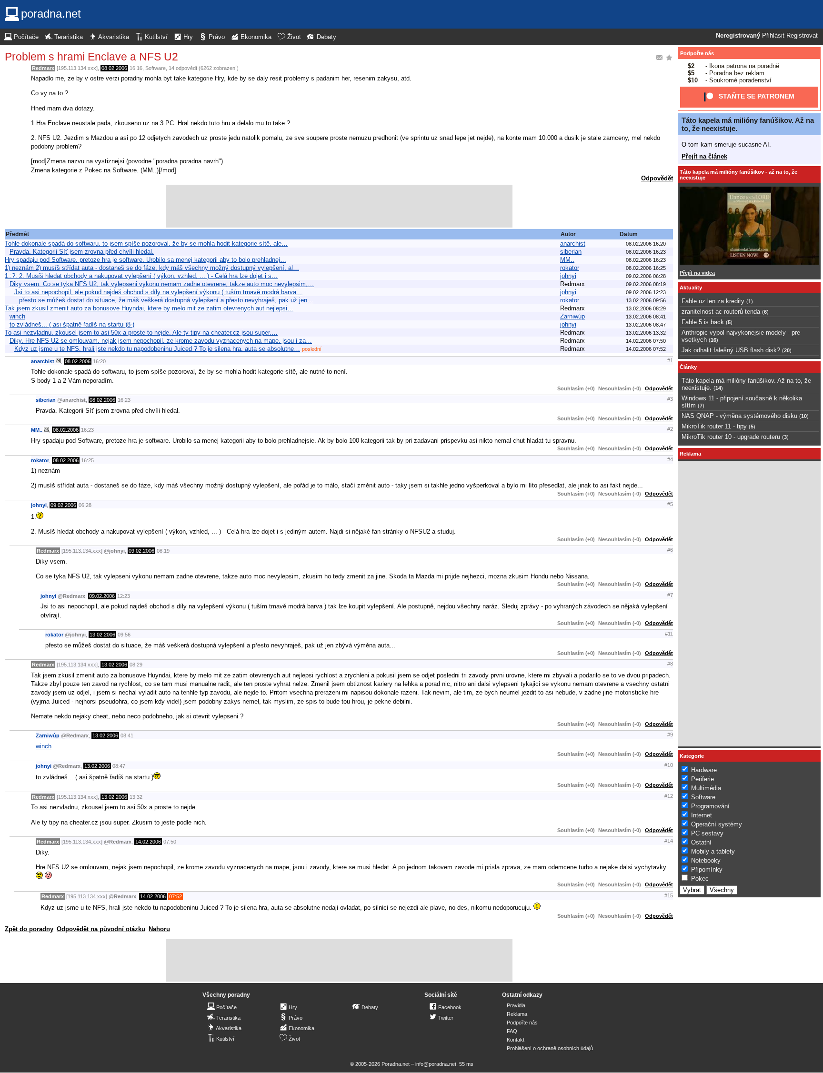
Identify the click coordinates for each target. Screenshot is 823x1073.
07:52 (175, 896)
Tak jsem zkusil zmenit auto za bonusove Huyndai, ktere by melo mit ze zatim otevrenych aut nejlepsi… (149, 308)
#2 (670, 429)
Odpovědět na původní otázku (101, 929)
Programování (710, 806)
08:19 (163, 551)
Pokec (700, 878)
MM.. (567, 259)
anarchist (572, 243)
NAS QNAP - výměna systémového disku (739, 415)
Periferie (702, 779)
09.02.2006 (63, 505)
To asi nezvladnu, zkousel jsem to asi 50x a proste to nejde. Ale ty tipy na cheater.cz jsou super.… (141, 332)
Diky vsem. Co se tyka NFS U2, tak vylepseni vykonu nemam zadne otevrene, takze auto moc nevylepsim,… (162, 284)
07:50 (169, 841)
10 (804, 416)
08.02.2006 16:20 (646, 244)
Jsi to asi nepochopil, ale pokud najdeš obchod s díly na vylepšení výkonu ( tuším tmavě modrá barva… (158, 292)
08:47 (118, 766)
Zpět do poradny (29, 929)
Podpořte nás (697, 53)
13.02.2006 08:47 (646, 325)
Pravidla (516, 1005)
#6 (670, 550)
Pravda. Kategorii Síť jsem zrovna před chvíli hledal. (82, 251)
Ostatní (701, 842)
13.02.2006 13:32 (646, 333)
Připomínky (707, 869)
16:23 (124, 400)
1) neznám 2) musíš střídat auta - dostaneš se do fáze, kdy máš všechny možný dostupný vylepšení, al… (152, 267)
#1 (670, 360)
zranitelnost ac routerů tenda (721, 311)
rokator (569, 267)
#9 (670, 734)
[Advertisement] (339, 206)
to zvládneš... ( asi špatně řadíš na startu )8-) (72, 324)
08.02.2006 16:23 (646, 252)
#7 (670, 595)
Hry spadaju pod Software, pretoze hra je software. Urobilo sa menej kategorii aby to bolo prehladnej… (145, 259)
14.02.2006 (148, 841)
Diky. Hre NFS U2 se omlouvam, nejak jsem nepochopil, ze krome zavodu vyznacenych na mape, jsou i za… (161, 340)
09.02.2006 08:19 (646, 284)
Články (688, 367)
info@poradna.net (435, 1064)
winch (17, 316)
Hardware (704, 770)
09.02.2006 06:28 (646, 276)
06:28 (85, 505)
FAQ (512, 1031)
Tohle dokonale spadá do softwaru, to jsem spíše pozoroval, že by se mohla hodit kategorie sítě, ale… (146, 243)
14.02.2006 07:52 (646, 349)
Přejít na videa (697, 273)
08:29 (136, 664)
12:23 (123, 596)
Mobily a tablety (713, 851)
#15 (668, 895)
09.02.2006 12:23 (646, 292)
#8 (670, 663)
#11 (669, 633)
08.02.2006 (114, 68)
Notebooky (706, 860)
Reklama (517, 1014)
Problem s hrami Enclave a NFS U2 (91, 56)
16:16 (136, 68)
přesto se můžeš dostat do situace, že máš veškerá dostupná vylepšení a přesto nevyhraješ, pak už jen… (166, 300)
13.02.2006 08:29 (646, 308)
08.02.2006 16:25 (646, 268)
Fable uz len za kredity (713, 301)
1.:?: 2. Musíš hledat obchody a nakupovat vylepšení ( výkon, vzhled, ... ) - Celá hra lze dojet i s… (141, 275)
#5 (670, 504)
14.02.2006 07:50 (646, 341)
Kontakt (515, 1040)
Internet (701, 815)
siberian (571, 251)
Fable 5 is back (703, 322)
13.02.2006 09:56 (646, 300)
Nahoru (159, 929)
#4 (670, 459)
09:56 (124, 634)
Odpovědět (657, 178)
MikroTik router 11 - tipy (714, 426)
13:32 (136, 797)
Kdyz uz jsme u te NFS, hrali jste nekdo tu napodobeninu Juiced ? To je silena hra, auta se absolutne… (157, 348)
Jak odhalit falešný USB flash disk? (731, 350)
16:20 (99, 361)
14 (718, 388)
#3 (670, 399)
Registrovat (802, 35)
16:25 (87, 460)
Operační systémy (716, 824)
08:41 (126, 735)
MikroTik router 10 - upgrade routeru (731, 436)
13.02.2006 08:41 (646, 316)
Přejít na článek (704, 156)
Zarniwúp (572, 316)
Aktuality (691, 287)
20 (787, 350)
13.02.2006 (102, 634)
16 (713, 340)
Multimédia (706, 788)
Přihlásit (773, 35)
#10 (668, 765)
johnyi (568, 275)
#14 (668, 841)
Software (155, 68)
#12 (668, 796)
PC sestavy (707, 833)
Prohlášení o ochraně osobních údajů (550, 1048)
